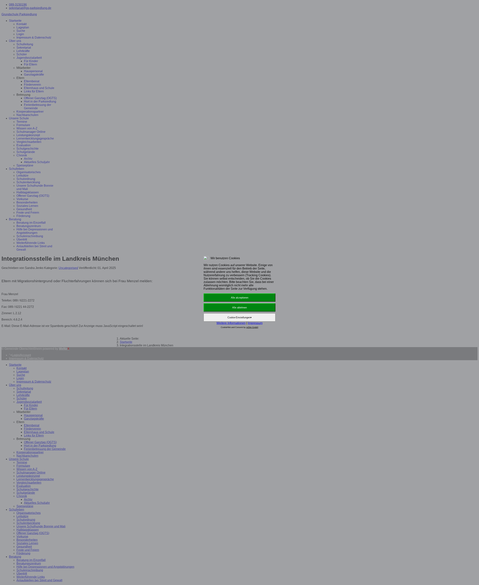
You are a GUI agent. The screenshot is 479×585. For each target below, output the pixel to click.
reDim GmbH (252, 327)
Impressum (255, 323)
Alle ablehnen (239, 307)
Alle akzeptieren (239, 297)
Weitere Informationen (231, 323)
